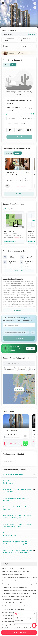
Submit (19, 137)
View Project (13, 443)
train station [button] (10, 369)
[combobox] (20, 363)
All (5, 208)
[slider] (7, 114)
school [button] (34, 369)
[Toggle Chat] (34, 625)
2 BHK (11, 208)
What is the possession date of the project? (16, 333)
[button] (14, 237)
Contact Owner (20, 186)
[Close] (34, 614)
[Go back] (3, 3)
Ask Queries (19, 338)
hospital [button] (22, 369)
